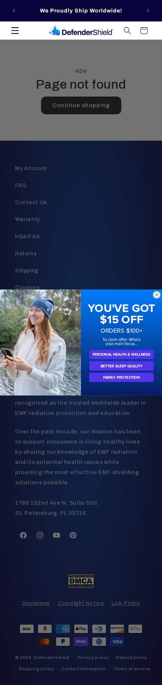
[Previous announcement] (14, 10)
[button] (15, 30)
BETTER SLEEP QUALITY (122, 366)
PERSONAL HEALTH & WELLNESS (121, 354)
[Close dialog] (156, 294)
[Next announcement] (148, 10)
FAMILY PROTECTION (121, 377)
